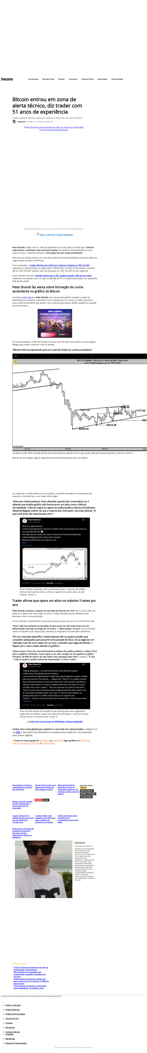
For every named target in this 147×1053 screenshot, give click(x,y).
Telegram (57, 740)
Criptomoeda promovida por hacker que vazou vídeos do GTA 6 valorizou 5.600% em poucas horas (31, 981)
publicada (26, 297)
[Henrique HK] (14, 121)
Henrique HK (21, 121)
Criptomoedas (86, 797)
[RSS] (11, 1001)
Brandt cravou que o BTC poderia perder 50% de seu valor (63, 275)
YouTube (35, 743)
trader (46, 800)
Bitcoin (83, 787)
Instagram (25, 743)
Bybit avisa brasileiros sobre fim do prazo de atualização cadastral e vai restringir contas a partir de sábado (68, 789)
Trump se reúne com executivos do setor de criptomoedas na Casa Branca (31, 968)
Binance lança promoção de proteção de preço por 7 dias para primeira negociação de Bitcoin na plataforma (23, 833)
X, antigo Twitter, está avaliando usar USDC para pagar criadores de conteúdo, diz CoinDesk (45, 819)
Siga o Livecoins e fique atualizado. (57, 234)
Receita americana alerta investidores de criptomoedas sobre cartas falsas (68, 819)
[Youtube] (75, 887)
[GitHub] (79, 883)
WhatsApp (44, 740)
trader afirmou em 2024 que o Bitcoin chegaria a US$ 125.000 (59, 265)
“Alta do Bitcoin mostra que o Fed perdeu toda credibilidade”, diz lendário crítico (30, 987)
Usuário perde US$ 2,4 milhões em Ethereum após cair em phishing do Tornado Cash (23, 819)
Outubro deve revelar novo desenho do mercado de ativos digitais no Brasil (45, 787)
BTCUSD (92, 793)
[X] (92, 883)
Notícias (38, 800)
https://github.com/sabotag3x (83, 846)
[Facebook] (75, 883)
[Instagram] (82, 883)
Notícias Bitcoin (87, 790)
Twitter (15, 743)
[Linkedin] (85, 883)
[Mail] (89, 883)
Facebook (84, 740)
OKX (18, 732)
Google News (48, 743)
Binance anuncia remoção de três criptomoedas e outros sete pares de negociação (22, 804)
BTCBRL (84, 793)
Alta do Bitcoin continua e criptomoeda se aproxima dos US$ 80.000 (22, 787)
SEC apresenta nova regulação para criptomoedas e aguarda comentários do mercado (30, 974)
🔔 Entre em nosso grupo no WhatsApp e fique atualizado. (55, 721)
